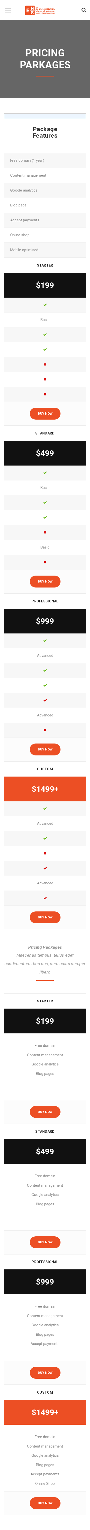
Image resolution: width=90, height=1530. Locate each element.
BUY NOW (45, 413)
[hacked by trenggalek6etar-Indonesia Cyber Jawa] (40, 10)
